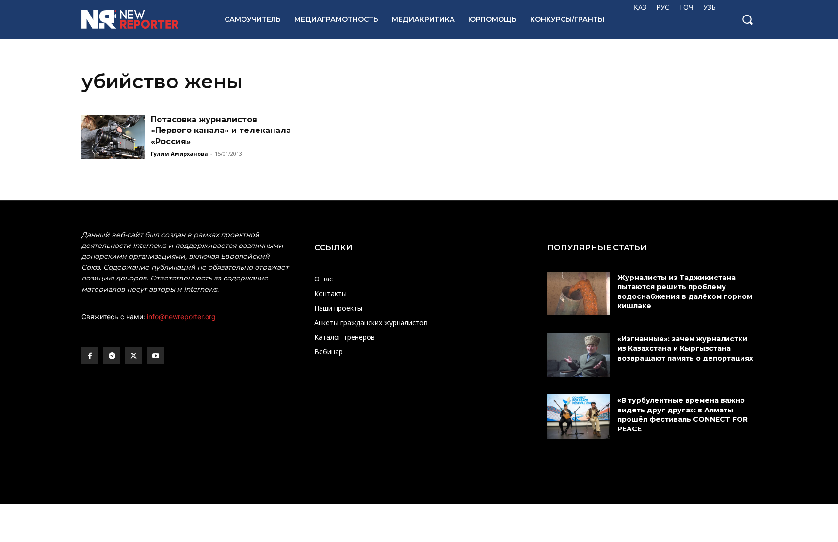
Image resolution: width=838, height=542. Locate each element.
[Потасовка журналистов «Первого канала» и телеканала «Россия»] (113, 137)
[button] (747, 19)
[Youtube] (155, 355)
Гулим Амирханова (179, 153)
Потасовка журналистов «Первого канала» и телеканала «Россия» (221, 130)
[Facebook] (89, 355)
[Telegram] (111, 355)
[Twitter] (133, 355)
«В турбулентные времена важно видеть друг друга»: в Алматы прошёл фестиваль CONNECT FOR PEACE (682, 414)
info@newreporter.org (181, 316)
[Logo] (142, 19)
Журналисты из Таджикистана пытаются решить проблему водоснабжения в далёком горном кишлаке (684, 292)
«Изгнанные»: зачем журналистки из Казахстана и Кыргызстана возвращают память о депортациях (686, 348)
